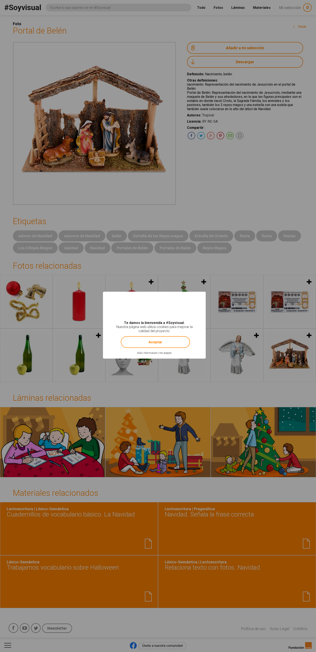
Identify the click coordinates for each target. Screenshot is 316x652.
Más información (147, 353)
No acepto (166, 353)
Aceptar (155, 342)
